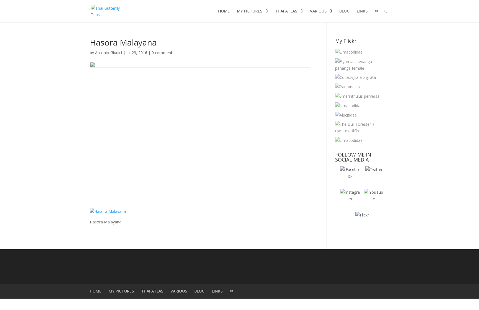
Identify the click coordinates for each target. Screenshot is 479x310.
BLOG (344, 11)
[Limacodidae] (349, 52)
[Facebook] (350, 176)
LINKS (362, 11)
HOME (224, 11)
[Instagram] (350, 199)
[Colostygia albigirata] (355, 77)
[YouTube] (374, 199)
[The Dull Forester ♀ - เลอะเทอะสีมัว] (360, 127)
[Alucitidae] (346, 115)
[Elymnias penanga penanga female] (360, 65)
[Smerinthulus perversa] (357, 96)
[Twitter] (374, 176)
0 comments (163, 52)
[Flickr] (362, 222)
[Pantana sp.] (348, 87)
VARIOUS (318, 11)
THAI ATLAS (286, 11)
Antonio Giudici (108, 52)
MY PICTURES (249, 11)
